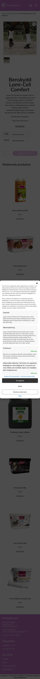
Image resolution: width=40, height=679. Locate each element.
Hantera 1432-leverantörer (12, 376)
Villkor (20, 396)
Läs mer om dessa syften (28, 376)
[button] (37, 283)
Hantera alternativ (20, 392)
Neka (20, 386)
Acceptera (20, 381)
